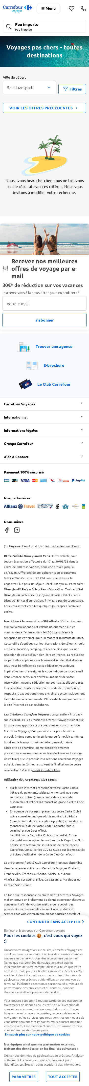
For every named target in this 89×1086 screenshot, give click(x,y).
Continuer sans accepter (53, 921)
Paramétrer (24, 1076)
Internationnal (15, 417)
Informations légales (21, 430)
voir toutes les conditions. (62, 546)
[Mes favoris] (71, 8)
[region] (44, 1000)
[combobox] (29, 87)
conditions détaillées (46, 770)
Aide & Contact (16, 456)
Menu (50, 8)
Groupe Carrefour (18, 443)
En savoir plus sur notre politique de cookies (37, 1034)
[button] (44, 27)
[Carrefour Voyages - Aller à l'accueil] (17, 8)
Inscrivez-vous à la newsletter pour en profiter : (41, 292)
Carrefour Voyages (19, 404)
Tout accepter (63, 1076)
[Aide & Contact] (83, 8)
